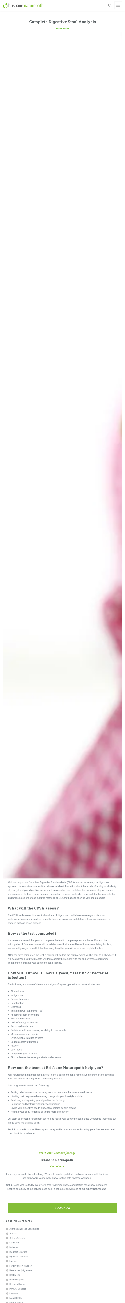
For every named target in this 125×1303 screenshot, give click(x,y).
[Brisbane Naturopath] (23, 5)
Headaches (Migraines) (20, 1270)
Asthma (13, 1233)
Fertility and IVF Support (20, 1266)
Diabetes (13, 1247)
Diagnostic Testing (18, 1252)
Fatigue (13, 1261)
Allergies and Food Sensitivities (24, 1229)
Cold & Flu (14, 1242)
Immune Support (17, 1289)
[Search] (109, 5)
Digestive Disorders (18, 1256)
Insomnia (13, 1293)
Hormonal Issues (17, 1284)
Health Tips (14, 1275)
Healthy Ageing (16, 1279)
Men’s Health (15, 1298)
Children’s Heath (17, 1238)
